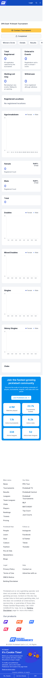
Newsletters (8, 555)
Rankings (7, 512)
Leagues (6, 496)
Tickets (6, 516)
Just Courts (27, 515)
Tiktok (25, 543)
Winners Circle (9, 43)
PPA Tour (26, 484)
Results (33, 43)
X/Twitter (26, 539)
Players (6, 508)
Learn (5, 535)
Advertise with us (30, 573)
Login (31, 3)
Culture (6, 543)
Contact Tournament (22, 30)
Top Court (27, 511)
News (5, 484)
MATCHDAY (27, 507)
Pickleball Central (30, 492)
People (6, 531)
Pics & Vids (7, 551)
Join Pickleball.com (20, 398)
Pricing (6, 520)
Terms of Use (8, 573)
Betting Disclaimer (10, 581)
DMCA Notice (8, 577)
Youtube (26, 547)
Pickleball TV (28, 488)
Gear (5, 539)
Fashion (6, 547)
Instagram (27, 531)
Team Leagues (9, 500)
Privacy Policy (9, 569)
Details (22, 43)
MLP (24, 503)
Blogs (5, 559)
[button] (36, 3)
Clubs (5, 504)
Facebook (26, 535)
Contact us (27, 569)
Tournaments (8, 488)
